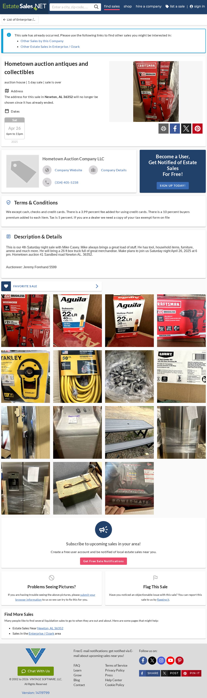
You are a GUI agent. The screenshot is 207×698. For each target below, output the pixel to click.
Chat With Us (39, 671)
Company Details (114, 170)
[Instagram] (161, 661)
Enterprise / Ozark (41, 633)
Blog (77, 680)
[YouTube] (170, 661)
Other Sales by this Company (42, 41)
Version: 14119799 (36, 693)
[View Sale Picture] (25, 320)
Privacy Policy (115, 670)
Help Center (113, 680)
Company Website (68, 170)
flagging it (163, 599)
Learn (77, 670)
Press (109, 675)
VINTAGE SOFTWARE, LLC (45, 679)
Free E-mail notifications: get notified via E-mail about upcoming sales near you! (103, 653)
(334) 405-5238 (66, 182)
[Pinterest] (179, 661)
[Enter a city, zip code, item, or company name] (96, 7)
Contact (79, 685)
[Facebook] (143, 661)
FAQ (77, 665)
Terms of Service (116, 665)
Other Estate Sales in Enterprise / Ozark (50, 46)
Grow (77, 675)
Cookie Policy (114, 685)
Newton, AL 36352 (50, 628)
